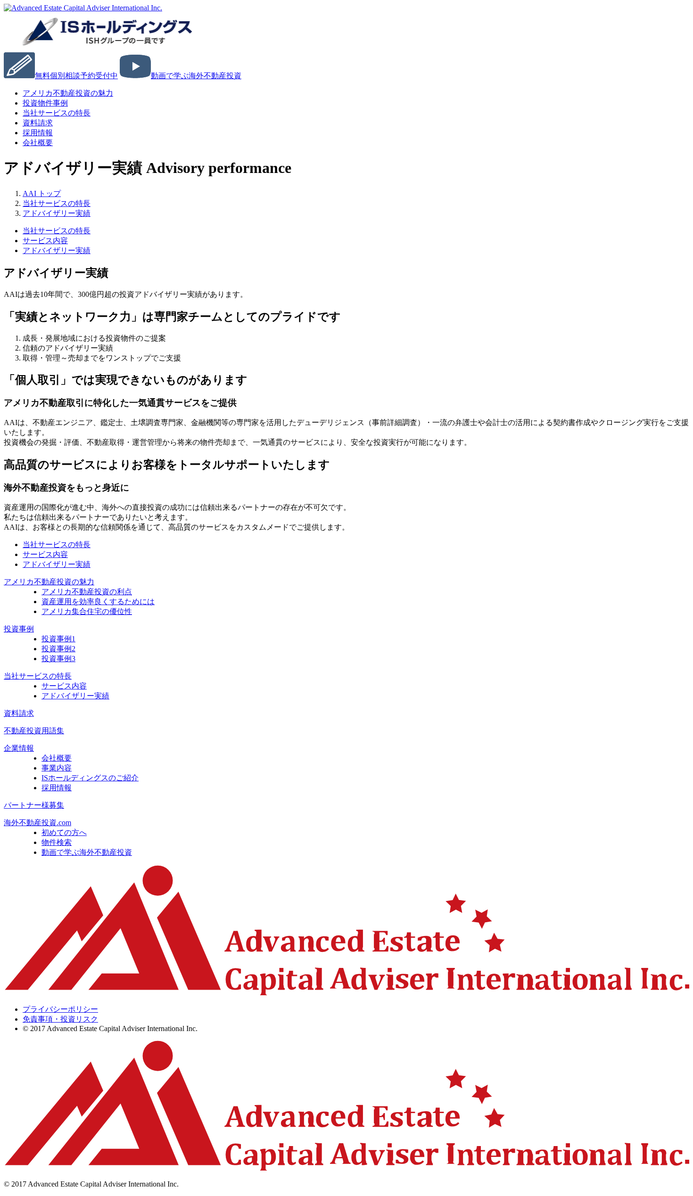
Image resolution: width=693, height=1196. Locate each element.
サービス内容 (45, 241)
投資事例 (19, 629)
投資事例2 (58, 649)
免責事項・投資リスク (60, 1019)
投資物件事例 (45, 103)
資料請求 (19, 713)
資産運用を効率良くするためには (98, 602)
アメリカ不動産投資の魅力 (68, 93)
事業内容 (56, 768)
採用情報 (56, 788)
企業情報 (19, 748)
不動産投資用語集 (34, 731)
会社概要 (38, 143)
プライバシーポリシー (60, 1009)
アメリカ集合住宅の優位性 (86, 611)
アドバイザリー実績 (57, 250)
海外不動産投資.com (37, 823)
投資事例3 (58, 659)
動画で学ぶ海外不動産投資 (86, 852)
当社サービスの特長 (57, 113)
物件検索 (56, 842)
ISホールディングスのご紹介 (90, 778)
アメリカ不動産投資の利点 (86, 592)
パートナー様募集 (34, 805)
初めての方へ (64, 832)
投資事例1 (58, 639)
